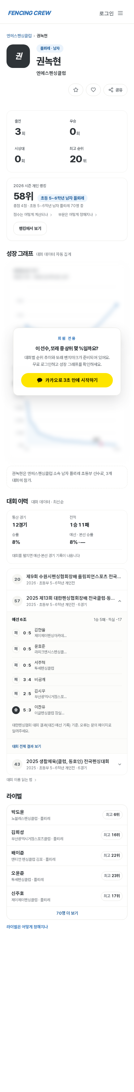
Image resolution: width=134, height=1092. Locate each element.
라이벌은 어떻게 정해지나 (27, 926)
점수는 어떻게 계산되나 (30, 214)
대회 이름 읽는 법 (19, 779)
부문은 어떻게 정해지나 (75, 214)
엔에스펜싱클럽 (19, 35)
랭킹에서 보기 (30, 228)
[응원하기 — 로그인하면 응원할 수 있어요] (93, 90)
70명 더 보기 (67, 913)
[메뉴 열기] (120, 13)
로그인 (106, 13)
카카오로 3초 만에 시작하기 (72, 380)
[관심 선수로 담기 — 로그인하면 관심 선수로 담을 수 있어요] (75, 90)
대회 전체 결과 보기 (26, 746)
